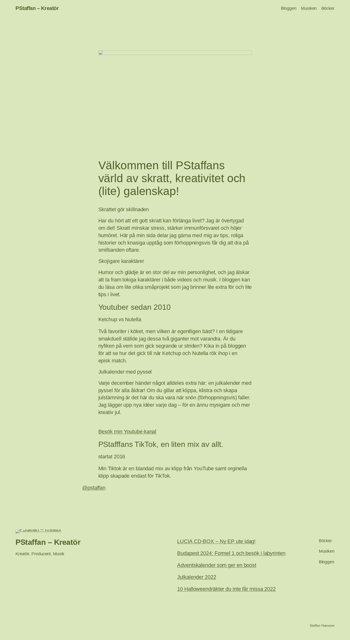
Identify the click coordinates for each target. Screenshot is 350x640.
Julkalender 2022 (196, 577)
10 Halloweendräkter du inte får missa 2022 (226, 589)
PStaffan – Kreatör (37, 8)
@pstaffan (93, 488)
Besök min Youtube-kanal (127, 432)
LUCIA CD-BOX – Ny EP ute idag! (216, 541)
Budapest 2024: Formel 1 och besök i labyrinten (231, 553)
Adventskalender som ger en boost (216, 565)
